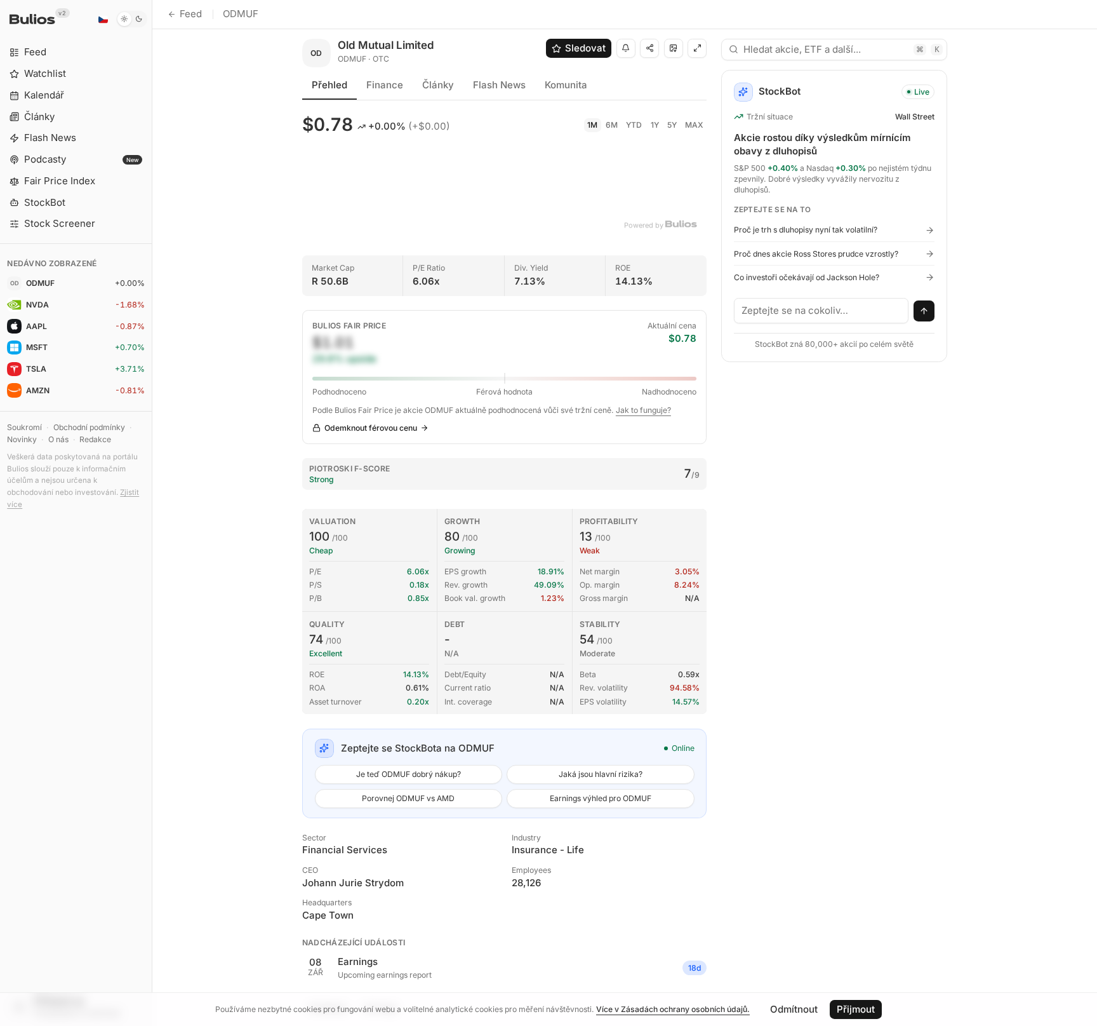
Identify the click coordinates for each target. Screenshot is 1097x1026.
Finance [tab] (384, 85)
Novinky (22, 439)
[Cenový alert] (625, 48)
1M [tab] (592, 125)
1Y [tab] (655, 125)
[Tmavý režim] (131, 19)
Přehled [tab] (329, 85)
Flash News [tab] (499, 85)
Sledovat (585, 48)
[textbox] (821, 310)
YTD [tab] (634, 125)
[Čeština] (103, 19)
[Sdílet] (649, 48)
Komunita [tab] (566, 85)
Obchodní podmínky (89, 427)
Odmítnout (794, 1009)
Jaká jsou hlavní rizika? (600, 774)
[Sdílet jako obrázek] (673, 48)
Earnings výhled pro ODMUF (600, 798)
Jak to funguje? (643, 410)
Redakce (95, 439)
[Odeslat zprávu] (924, 311)
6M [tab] (612, 125)
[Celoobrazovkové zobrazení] (697, 48)
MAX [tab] (694, 125)
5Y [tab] (672, 125)
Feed (191, 14)
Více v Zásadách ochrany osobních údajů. (673, 1009)
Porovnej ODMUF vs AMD (408, 798)
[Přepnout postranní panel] (152, 513)
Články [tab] (438, 85)
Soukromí (24, 427)
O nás (58, 439)
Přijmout (856, 1009)
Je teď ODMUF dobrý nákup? (408, 774)
